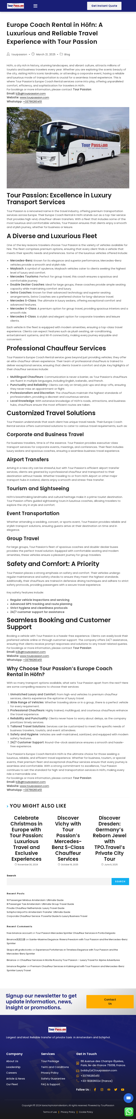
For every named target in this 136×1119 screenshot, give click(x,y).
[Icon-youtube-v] (123, 1090)
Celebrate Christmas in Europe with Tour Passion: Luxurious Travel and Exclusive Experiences (26, 838)
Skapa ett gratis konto (19, 949)
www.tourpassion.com (34, 97)
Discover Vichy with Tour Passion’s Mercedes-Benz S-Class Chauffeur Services (68, 838)
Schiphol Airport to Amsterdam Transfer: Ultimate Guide (38, 912)
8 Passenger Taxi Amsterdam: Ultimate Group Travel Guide (40, 904)
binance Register (16, 966)
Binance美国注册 (16, 939)
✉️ (128, 1098)
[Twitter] (116, 1090)
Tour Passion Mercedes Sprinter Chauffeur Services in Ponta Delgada (75, 933)
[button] (35, 6)
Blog (67, 54)
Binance (11, 960)
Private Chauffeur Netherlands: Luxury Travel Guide (35, 908)
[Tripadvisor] (109, 1090)
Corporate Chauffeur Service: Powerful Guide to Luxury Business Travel (47, 916)
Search (11, 875)
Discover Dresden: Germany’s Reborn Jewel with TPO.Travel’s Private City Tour (109, 838)
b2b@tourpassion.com (31, 93)
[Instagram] (102, 1090)
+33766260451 (32, 101)
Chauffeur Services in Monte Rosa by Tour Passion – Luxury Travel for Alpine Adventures (70, 960)
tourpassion (19, 54)
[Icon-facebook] (95, 1090)
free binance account (19, 933)
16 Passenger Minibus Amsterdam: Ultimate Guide (35, 900)
